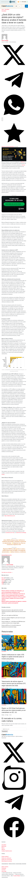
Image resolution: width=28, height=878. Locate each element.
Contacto (4, 869)
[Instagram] (14, 789)
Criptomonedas (8, 555)
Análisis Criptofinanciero (7, 851)
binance (3, 555)
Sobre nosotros (5, 866)
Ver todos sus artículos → (7, 572)
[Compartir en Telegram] (14, 91)
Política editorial (5, 856)
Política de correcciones (7, 859)
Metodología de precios (7, 861)
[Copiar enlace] (2, 119)
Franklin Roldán (16, 875)
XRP (3, 584)
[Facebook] (14, 839)
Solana (3, 581)
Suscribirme (4, 731)
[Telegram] (14, 814)
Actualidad (7, 9)
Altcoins (3, 849)
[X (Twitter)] (14, 764)
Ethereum (4, 579)
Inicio (3, 9)
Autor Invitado (5, 40)
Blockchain (4, 846)
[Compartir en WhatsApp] (14, 116)
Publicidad (4, 868)
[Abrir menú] (16, 6)
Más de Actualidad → (6, 634)
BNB (3, 582)
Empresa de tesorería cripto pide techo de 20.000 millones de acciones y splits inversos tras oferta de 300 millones (14, 611)
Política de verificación (6, 858)
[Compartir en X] (14, 67)
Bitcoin (3, 578)
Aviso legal (4, 871)
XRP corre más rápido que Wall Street (10, 615)
